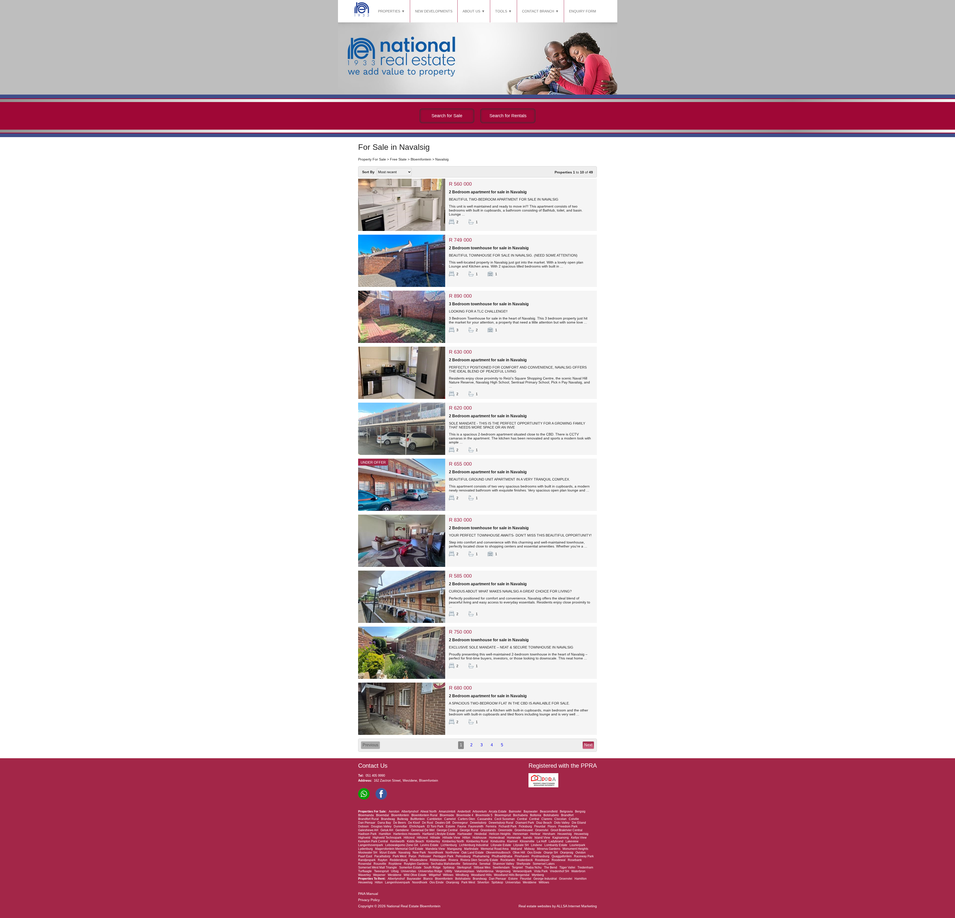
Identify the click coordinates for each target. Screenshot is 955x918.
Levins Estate (429, 845)
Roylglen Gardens (416, 863)
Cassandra (484, 819)
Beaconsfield (549, 811)
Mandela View (435, 849)
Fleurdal (539, 826)
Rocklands (507, 860)
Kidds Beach (415, 841)
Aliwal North (428, 811)
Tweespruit (381, 871)
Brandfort (567, 815)
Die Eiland (579, 822)
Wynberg (538, 875)
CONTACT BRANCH (538, 11)
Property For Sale (372, 159)
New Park (419, 852)
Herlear (535, 834)
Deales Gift (442, 822)
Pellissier (425, 856)
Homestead (497, 837)
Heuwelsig (564, 834)
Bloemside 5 (484, 815)
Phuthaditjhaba (502, 856)
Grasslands (488, 830)
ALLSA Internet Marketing (577, 906)
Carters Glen (466, 819)
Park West (399, 856)
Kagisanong (560, 837)
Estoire (450, 826)
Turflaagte (365, 871)
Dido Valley (562, 822)
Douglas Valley (381, 826)
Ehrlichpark (417, 826)
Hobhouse (480, 837)
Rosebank (575, 860)
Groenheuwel (524, 830)
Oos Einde (534, 852)
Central (522, 819)
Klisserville (527, 841)
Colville (574, 819)
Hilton (466, 837)
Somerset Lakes (544, 863)
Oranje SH (551, 852)
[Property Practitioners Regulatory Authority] (544, 786)
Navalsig (442, 159)
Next (588, 745)
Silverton (483, 882)
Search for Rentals (507, 115)
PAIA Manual (368, 894)
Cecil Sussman (504, 819)
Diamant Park (525, 822)
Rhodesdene (419, 860)
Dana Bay (384, 822)
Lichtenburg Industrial (473, 845)
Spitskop (449, 867)
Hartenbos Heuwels (406, 834)
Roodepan (542, 860)
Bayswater (531, 811)
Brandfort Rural (368, 819)
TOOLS (501, 11)
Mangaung (454, 849)
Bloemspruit (503, 815)
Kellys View (579, 837)
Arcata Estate (498, 811)
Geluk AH (387, 830)
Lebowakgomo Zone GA (401, 845)
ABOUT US (471, 11)
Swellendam (501, 867)
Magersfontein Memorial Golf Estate (399, 849)
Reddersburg (399, 860)
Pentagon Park (443, 856)
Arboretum (480, 811)
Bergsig (580, 811)
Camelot (450, 819)
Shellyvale (523, 863)
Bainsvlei (515, 811)
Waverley (364, 875)
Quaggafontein (562, 856)
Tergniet (517, 867)
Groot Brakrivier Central (566, 830)
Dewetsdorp (478, 822)
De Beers (399, 822)
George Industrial (545, 878)
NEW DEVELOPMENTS (433, 11)
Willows (448, 875)
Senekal (484, 863)
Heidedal (480, 834)
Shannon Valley (503, 863)
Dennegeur (460, 822)
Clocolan (560, 819)
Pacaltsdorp (382, 856)
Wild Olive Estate (415, 875)
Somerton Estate (410, 867)
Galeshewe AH (368, 830)
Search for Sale (446, 115)
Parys (412, 856)
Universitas (408, 871)
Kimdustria (497, 841)
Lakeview (572, 841)
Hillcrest (409, 837)
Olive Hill (519, 852)
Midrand (516, 849)
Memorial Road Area (495, 849)
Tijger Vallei (567, 867)
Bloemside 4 (464, 815)
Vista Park (541, 871)
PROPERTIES (389, 11)
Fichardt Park (508, 826)
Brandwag (388, 819)
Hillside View (451, 837)
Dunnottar (400, 826)
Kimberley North (453, 841)
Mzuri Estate (388, 852)
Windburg (462, 875)
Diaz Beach (544, 822)
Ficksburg (525, 826)
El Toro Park (435, 826)
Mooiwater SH (367, 852)
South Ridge (432, 867)
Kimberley (433, 841)
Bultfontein (417, 819)
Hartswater (464, 834)
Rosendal (364, 863)
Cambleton (434, 819)
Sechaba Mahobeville (445, 863)
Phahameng (481, 856)
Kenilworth (397, 841)
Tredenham (585, 867)
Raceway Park (584, 856)
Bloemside (447, 815)
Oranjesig (566, 852)
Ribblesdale (438, 860)
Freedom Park (567, 826)
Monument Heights (575, 849)
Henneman (520, 834)
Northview (452, 852)
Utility (448, 871)
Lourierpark (577, 845)
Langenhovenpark (370, 845)
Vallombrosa (485, 871)
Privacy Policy (369, 900)
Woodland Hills (481, 875)
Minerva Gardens (548, 849)
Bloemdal (382, 815)
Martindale (471, 849)
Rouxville (380, 863)
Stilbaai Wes (482, 867)
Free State (398, 159)
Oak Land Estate (472, 852)
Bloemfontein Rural (424, 815)
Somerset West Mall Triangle (377, 867)
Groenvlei (541, 830)
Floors (552, 826)
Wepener (379, 875)
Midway (529, 849)
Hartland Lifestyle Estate (438, 834)
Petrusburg (463, 856)
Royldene (395, 863)
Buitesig (402, 819)
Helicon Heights (500, 834)
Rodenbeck (525, 860)
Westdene (394, 875)
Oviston (580, 852)
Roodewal (559, 860)
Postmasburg (540, 856)
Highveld (364, 837)
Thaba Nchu (533, 867)
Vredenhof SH (559, 871)
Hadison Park (367, 834)
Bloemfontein (421, 159)
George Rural (469, 830)
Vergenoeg (503, 871)
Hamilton (385, 834)
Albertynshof (409, 811)
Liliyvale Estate (501, 845)
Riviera (453, 860)
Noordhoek (435, 852)
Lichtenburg (449, 845)
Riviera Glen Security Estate (479, 860)
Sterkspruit (464, 867)
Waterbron (578, 871)
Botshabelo (551, 815)
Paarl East (365, 856)
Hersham (549, 834)
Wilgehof (435, 875)
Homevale (514, 837)
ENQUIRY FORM (582, 11)
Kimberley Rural (477, 841)
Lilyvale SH (521, 845)
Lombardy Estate (555, 845)
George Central (447, 830)
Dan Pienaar (366, 822)
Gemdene (402, 830)
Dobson (363, 826)
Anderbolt (464, 811)
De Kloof (414, 822)
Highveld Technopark (387, 837)
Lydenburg (365, 849)
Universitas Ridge (430, 871)
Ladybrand (556, 841)
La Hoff (541, 841)
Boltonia (535, 815)
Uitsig (395, 871)
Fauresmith (475, 826)
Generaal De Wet (422, 830)
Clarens (546, 819)
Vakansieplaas (464, 871)
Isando (527, 837)
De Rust (427, 822)
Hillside (435, 837)
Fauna (461, 826)
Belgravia (566, 811)
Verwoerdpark (522, 871)
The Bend (550, 867)
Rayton (382, 860)
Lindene (536, 845)
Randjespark (367, 860)
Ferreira (491, 826)
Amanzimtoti (447, 811)
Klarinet (512, 841)
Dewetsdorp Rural (501, 822)
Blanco (428, 878)
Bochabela (520, 815)
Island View (542, 837)
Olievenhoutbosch (498, 852)
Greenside (505, 830)
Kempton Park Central (373, 841)
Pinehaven (522, 856)
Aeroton (394, 811)
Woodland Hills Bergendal (511, 875)
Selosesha (470, 863)
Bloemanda (366, 815)
